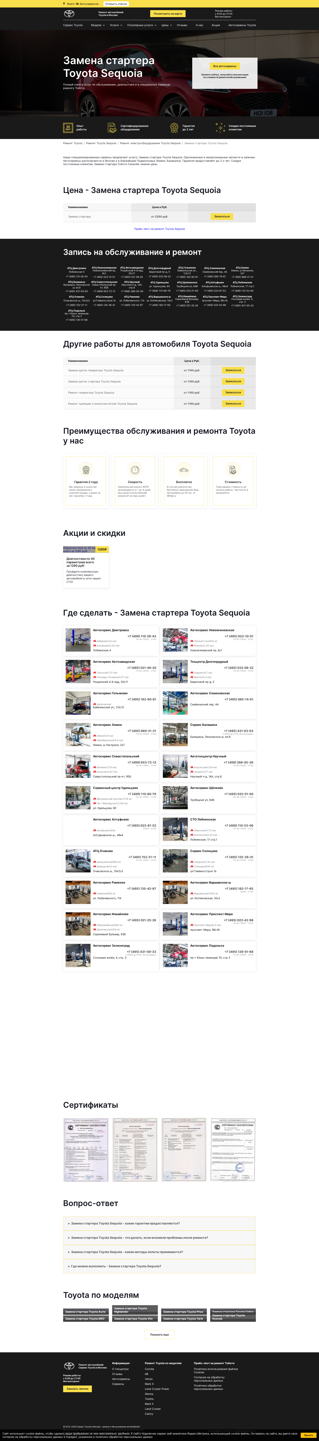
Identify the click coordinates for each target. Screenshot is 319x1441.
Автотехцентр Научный (208, 756)
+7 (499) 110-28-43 (77, 276)
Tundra (149, 1398)
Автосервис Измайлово (110, 914)
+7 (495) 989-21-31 (242, 276)
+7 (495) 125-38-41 (104, 305)
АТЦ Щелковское (187, 282)
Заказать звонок (77, 1388)
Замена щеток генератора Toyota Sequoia (95, 370)
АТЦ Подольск (76, 310)
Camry (149, 1413)
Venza (149, 1379)
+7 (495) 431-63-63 (76, 291)
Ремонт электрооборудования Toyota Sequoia (150, 143)
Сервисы (118, 1384)
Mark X (149, 1384)
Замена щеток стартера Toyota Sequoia (94, 381)
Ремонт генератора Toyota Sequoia (91, 392)
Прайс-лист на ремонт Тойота (214, 1363)
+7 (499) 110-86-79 (159, 290)
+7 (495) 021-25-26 (187, 305)
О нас (199, 25)
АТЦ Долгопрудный (159, 268)
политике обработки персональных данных (124, 1437)
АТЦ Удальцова (160, 282)
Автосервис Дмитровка (111, 630)
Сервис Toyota (73, 25)
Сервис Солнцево (203, 851)
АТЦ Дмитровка (76, 268)
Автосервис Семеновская (210, 693)
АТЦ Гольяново (187, 267)
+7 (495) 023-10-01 (104, 276)
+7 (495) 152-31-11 (76, 305)
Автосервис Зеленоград (111, 945)
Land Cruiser (153, 1408)
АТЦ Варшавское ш (159, 296)
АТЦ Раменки (132, 296)
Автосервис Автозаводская (114, 661)
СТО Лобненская (203, 819)
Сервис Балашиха (203, 724)
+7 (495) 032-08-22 (159, 276)
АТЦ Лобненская (242, 282)
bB (146, 1374)
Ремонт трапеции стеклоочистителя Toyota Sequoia (102, 403)
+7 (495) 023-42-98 (215, 305)
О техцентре (120, 1369)
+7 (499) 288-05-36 (132, 291)
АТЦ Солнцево (104, 296)
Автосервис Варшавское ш (210, 882)
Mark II (149, 1403)
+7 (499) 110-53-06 (242, 290)
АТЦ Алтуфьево (215, 282)
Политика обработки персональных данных (208, 1387)
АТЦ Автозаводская (132, 267)
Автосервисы (121, 1379)
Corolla (149, 1369)
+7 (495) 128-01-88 (77, 319)
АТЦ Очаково (76, 296)
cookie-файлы (240, 1433)
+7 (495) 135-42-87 (132, 305)
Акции (216, 25)
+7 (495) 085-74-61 (215, 276)
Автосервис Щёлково (206, 788)
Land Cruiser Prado (157, 1389)
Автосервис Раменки (109, 882)
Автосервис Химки (107, 724)
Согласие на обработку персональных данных (209, 1379)
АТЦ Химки (242, 267)
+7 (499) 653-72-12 (104, 291)
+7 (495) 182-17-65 (159, 305)
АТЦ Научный (132, 281)
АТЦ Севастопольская (104, 281)
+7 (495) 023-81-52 (215, 290)
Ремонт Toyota (72, 143)
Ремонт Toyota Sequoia (101, 143)
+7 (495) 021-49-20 (132, 276)
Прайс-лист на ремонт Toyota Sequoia (159, 228)
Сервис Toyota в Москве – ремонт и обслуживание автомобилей (108, 1426)
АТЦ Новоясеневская (104, 267)
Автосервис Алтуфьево (111, 819)
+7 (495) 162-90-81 (187, 276)
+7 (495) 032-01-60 (187, 290)
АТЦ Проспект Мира (215, 296)
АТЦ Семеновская (214, 268)
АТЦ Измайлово (187, 296)
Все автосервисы (224, 66)
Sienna (149, 1394)
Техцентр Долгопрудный (209, 661)
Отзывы (182, 25)
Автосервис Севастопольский (116, 756)
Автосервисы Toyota (242, 25)
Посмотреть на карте (168, 13)
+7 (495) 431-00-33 (242, 305)
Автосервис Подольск (207, 945)
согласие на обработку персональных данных (32, 1437)
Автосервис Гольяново (110, 693)
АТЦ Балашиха (76, 281)
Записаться (222, 216)
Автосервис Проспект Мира (211, 914)
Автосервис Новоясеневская (212, 630)
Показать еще (159, 1334)
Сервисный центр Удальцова (115, 788)
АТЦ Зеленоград (242, 296)
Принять (308, 1435)
